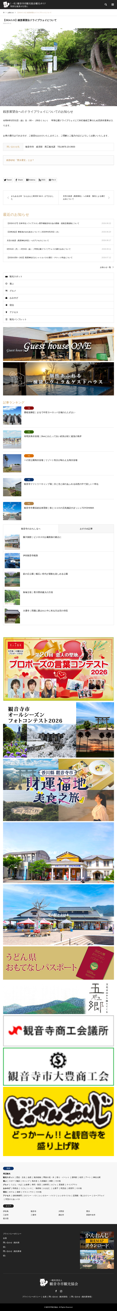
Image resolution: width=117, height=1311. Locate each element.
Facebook (56, 1291)
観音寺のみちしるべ (30, 528)
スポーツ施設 (14, 1181)
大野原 (61, 1211)
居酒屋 (61, 1185)
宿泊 (12, 305)
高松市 (61, 1215)
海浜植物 (37, 1177)
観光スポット (16, 276)
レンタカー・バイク (47, 1196)
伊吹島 (6, 1211)
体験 (51, 1181)
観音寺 (33, 1211)
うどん (23, 1188)
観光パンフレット (18, 319)
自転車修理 (17, 1196)
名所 (81, 1177)
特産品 (15, 1188)
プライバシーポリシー (12, 1234)
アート (88, 1177)
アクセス (14, 312)
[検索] (105, 4)
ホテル (11, 1192)
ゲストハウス (28, 1192)
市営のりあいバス (12, 1199)
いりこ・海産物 (34, 1188)
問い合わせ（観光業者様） (82, 1297)
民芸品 (63, 1188)
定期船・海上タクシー (82, 1196)
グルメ (13, 291)
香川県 (6, 1218)
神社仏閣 (96, 1177)
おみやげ (14, 298)
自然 (29, 1177)
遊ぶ (12, 283)
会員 (5, 1238)
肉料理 (46, 1185)
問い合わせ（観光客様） (59, 1297)
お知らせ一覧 (105, 267)
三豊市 (33, 1215)
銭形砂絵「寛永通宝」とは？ (20, 160)
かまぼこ (47, 1188)
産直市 (71, 1188)
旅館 (18, 1192)
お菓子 (55, 1188)
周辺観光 (6, 1174)
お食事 (27, 1185)
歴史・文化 (20, 1177)
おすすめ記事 (86, 528)
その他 (58, 1181)
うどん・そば (16, 1185)
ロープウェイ (99, 1196)
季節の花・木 (48, 1177)
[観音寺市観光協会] (24, 4)
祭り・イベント (63, 1177)
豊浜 (88, 1211)
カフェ (54, 1185)
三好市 (6, 1215)
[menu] (112, 4)
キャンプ (26, 1181)
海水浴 (34, 1181)
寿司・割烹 (36, 1185)
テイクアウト (72, 1185)
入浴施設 (43, 1181)
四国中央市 (90, 1215)
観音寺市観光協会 (52, 1307)
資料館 (74, 1177)
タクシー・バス (30, 1196)
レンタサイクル (64, 1196)
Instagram (61, 1291)
